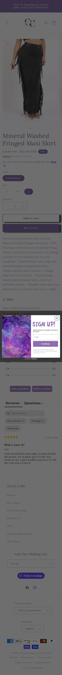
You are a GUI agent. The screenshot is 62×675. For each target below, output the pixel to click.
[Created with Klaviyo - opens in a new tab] (31, 359)
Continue (45, 344)
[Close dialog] (56, 318)
